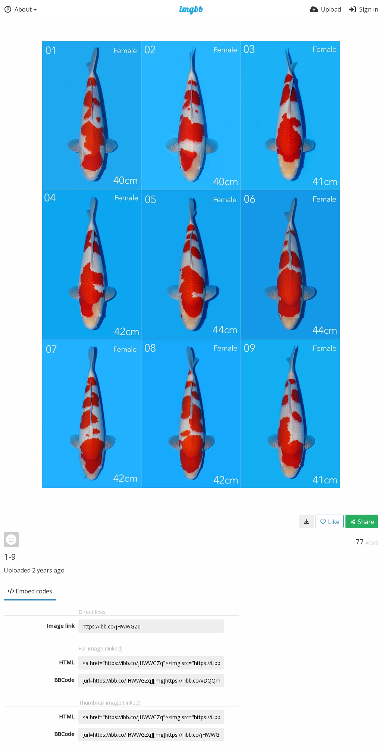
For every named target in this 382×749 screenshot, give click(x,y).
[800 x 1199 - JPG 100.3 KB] (306, 521)
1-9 (10, 556)
